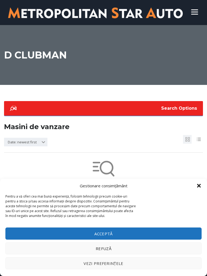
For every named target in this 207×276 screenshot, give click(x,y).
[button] (199, 185)
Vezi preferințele (103, 263)
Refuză (103, 248)
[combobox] (25, 142)
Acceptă (103, 233)
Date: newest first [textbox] (22, 142)
